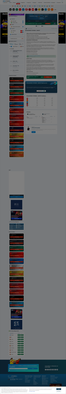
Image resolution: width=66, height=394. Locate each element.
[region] (33, 390)
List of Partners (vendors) (32, 391)
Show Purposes (58, 391)
